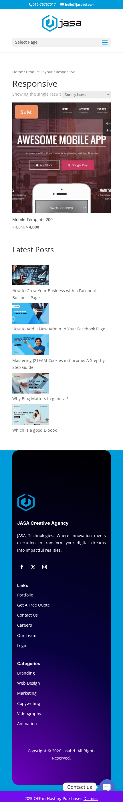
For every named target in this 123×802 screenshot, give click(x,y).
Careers (24, 625)
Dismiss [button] (91, 798)
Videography (29, 713)
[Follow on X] (33, 567)
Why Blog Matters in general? (40, 398)
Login (22, 645)
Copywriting (28, 703)
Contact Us (27, 615)
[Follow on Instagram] (44, 567)
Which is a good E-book (34, 430)
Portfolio (25, 595)
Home (17, 71)
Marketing (27, 693)
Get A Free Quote (33, 605)
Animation (27, 723)
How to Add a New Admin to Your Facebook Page (58, 329)
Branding (26, 673)
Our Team (26, 635)
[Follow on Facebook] (21, 567)
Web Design (28, 683)
